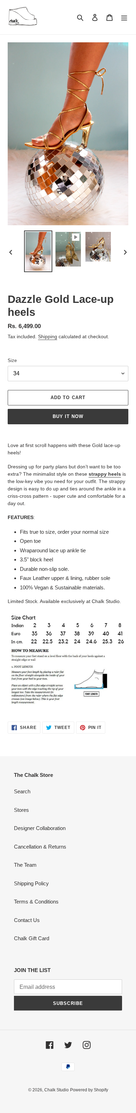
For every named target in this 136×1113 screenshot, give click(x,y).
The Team (25, 865)
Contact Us (27, 920)
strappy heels (105, 474)
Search (22, 791)
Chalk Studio (56, 1089)
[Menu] (124, 17)
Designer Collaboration (40, 828)
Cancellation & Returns (40, 847)
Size (12, 360)
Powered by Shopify (89, 1089)
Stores (21, 810)
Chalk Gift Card (31, 938)
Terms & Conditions (36, 902)
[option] (38, 251)
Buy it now (68, 416)
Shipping (47, 336)
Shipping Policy (31, 883)
